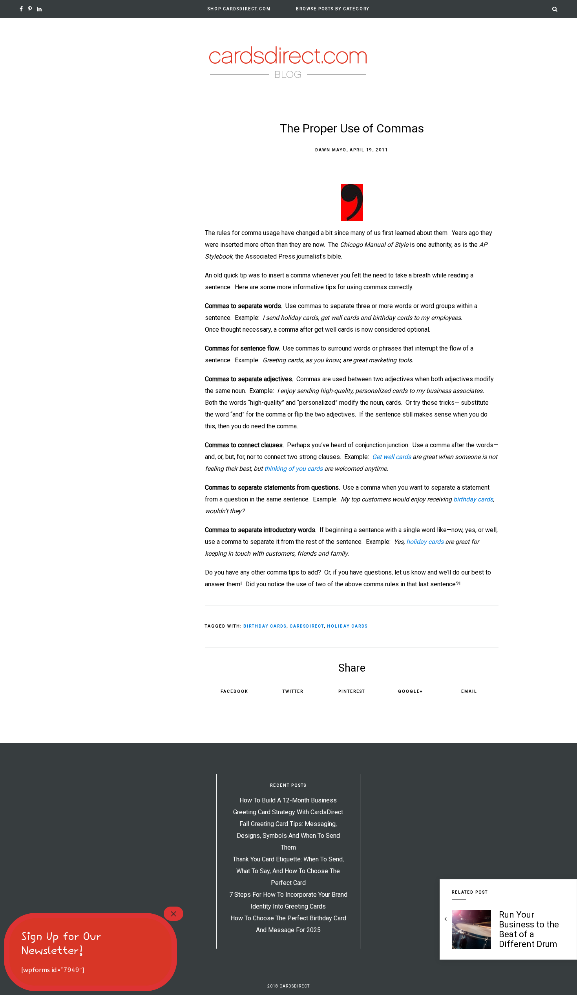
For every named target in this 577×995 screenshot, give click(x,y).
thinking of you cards (294, 468)
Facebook (234, 691)
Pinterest (351, 691)
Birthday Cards (265, 626)
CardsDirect (307, 626)
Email (469, 691)
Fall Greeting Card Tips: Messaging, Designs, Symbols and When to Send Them (288, 835)
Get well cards (391, 457)
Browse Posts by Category (332, 9)
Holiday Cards (347, 626)
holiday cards (425, 541)
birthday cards (473, 499)
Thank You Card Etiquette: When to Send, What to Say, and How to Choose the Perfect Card (288, 871)
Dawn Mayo (331, 150)
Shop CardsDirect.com (239, 9)
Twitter (293, 691)
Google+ (410, 691)
